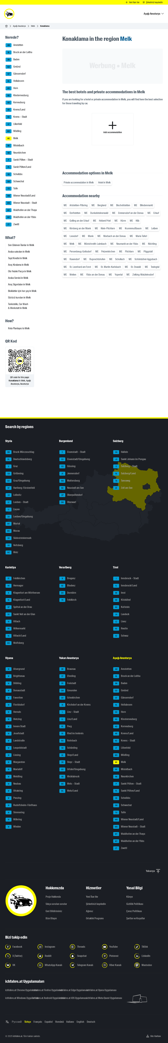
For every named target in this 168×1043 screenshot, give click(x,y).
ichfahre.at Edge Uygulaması (71, 990)
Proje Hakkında (53, 896)
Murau (13, 530)
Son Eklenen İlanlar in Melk (21, 245)
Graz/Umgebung (18, 480)
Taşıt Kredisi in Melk (17, 258)
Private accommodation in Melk (79, 182)
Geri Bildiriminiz (54, 911)
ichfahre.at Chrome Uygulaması (16, 990)
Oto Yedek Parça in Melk (19, 271)
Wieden (14, 826)
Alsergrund (16, 669)
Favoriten (15, 697)
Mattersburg (70, 480)
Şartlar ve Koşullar (135, 918)
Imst (120, 592)
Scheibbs (15, 174)
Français (37, 1021)
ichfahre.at (17, 1036)
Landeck (122, 614)
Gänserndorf (17, 74)
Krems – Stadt (17, 116)
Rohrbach (69, 740)
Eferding (69, 676)
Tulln (13, 188)
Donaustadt (16, 690)
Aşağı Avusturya (19, 26)
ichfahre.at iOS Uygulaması (71, 998)
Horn (12, 88)
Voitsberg (15, 545)
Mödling (14, 131)
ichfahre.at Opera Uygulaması (98, 990)
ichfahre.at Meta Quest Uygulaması (98, 998)
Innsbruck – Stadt (127, 578)
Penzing (14, 798)
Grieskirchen (70, 697)
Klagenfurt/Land (19, 600)
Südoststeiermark (20, 538)
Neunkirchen (17, 152)
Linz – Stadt (70, 712)
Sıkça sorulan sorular (56, 904)
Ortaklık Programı (95, 918)
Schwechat (15, 181)
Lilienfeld (15, 124)
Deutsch (91, 1021)
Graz (13, 466)
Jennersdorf (70, 473)
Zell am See (123, 488)
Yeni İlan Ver (92, 896)
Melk (33, 26)
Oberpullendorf (72, 495)
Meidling (15, 776)
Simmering (16, 812)
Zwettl (13, 224)
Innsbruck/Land (126, 585)
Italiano (70, 1021)
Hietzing (15, 719)
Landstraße (16, 740)
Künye (129, 896)
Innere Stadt (17, 726)
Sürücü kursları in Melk (19, 297)
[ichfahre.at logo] (9, 14)
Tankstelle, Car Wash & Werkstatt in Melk (18, 306)
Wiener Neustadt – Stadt (22, 203)
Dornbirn (68, 592)
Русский (17, 1021)
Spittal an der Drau (20, 607)
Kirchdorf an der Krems (76, 705)
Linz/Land (69, 719)
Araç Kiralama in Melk (18, 264)
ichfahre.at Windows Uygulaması (16, 998)
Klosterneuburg (18, 95)
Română (59, 1021)
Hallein (121, 452)
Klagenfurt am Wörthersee (24, 592)
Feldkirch (69, 600)
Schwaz (121, 635)
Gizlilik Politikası (134, 904)
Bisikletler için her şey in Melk (22, 291)
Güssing (68, 466)
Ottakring (15, 791)
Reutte (121, 628)
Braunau (68, 669)
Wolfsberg (15, 643)
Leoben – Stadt (18, 502)
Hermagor (15, 585)
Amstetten (15, 45)
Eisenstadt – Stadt (73, 452)
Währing (15, 819)
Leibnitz (14, 495)
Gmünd (14, 66)
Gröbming (16, 473)
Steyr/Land (69, 755)
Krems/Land (16, 109)
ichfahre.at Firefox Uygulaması (43, 990)
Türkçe (27, 1021)
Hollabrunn (16, 81)
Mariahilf (15, 769)
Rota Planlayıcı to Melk (19, 328)
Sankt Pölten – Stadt (20, 160)
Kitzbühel (123, 600)
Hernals (14, 712)
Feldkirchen (16, 578)
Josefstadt (16, 733)
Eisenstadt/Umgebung (75, 459)
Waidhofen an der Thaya (22, 210)
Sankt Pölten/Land (19, 167)
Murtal (13, 523)
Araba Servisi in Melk (18, 278)
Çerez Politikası (134, 911)
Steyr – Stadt (70, 762)
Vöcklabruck (70, 776)
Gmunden (69, 690)
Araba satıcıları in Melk (19, 251)
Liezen (14, 509)
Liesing (14, 755)
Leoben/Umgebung (20, 516)
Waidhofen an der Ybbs (21, 217)
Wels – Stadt (70, 783)
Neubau (14, 783)
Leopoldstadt (17, 747)
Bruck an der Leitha (20, 52)
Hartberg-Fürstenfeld (21, 488)
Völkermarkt (16, 628)
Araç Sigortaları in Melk (19, 284)
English (80, 1021)
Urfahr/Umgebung (73, 769)
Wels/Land (69, 791)
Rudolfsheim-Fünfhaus (22, 805)
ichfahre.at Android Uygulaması (43, 998)
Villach (14, 621)
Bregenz (68, 578)
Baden (14, 59)
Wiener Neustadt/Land (21, 195)
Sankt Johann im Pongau (130, 459)
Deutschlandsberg (20, 459)
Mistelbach (16, 145)
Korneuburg (16, 102)
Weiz (12, 552)
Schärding (69, 747)
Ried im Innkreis (73, 733)
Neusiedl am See (72, 488)
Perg (66, 726)
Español (49, 1021)
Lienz (120, 621)
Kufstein (122, 607)
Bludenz (68, 585)
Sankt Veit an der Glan (21, 614)
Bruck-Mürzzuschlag (20, 452)
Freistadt (68, 683)
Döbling (14, 683)
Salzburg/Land (125, 473)
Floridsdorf (16, 705)
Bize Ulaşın (51, 918)
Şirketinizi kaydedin (96, 904)
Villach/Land (17, 635)
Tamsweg (122, 480)
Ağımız (89, 911)
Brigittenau (16, 676)
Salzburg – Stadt (126, 466)
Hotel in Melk (104, 182)
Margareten (16, 762)
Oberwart (68, 502)
